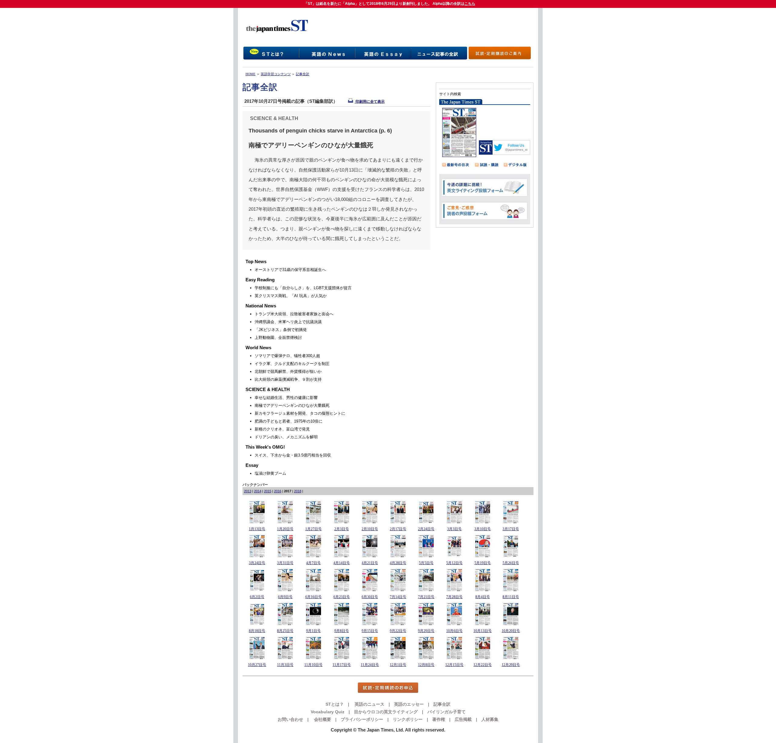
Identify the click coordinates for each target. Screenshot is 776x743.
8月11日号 (511, 597)
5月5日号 (426, 563)
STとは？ (335, 704)
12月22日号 (482, 665)
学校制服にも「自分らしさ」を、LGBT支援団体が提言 (303, 288)
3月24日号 (257, 563)
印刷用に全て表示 (370, 101)
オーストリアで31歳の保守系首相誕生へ (290, 269)
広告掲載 (463, 719)
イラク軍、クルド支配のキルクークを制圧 (292, 363)
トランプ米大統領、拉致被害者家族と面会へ (294, 314)
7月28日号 (454, 597)
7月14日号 (398, 597)
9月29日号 (426, 631)
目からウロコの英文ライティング (386, 711)
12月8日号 (426, 665)
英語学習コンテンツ (276, 74)
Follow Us (516, 145)
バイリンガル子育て (446, 711)
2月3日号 (341, 529)
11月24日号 (370, 665)
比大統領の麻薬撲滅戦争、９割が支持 (288, 379)
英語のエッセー (409, 704)
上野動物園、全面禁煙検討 (278, 337)
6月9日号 (285, 597)
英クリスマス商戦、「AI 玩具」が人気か (291, 295)
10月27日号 (257, 665)
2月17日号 (398, 529)
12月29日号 (511, 665)
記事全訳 (302, 74)
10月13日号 (482, 631)
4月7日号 (313, 563)
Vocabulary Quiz (327, 711)
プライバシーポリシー (362, 719)
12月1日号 (398, 665)
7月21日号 (426, 597)
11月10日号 (313, 665)
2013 (247, 491)
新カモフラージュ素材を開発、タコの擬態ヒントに (300, 413)
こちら (469, 4)
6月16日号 (313, 597)
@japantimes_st (516, 149)
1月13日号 (257, 529)
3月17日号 (511, 529)
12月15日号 (454, 665)
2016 (277, 491)
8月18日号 (257, 631)
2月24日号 (426, 529)
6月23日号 (341, 597)
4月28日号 (398, 563)
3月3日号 (454, 529)
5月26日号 (511, 563)
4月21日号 (370, 563)
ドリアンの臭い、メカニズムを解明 (286, 437)
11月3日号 (285, 665)
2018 (297, 491)
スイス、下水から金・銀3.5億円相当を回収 (293, 455)
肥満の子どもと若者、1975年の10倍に (289, 421)
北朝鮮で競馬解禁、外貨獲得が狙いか (288, 371)
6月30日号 (370, 597)
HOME (251, 74)
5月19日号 (482, 563)
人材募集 (489, 719)
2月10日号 (370, 529)
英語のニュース (368, 704)
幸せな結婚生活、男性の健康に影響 (286, 397)
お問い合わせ (290, 719)
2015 (267, 491)
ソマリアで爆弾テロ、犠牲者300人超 (287, 355)
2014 (257, 491)
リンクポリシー (408, 719)
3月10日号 (482, 529)
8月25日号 (285, 631)
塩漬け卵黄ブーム (270, 473)
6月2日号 (257, 597)
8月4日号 (482, 597)
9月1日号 (313, 631)
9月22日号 (398, 631)
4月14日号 (341, 563)
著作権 (438, 719)
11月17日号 (342, 665)
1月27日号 (313, 529)
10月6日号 (454, 631)
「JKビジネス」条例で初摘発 (281, 329)
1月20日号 (285, 529)
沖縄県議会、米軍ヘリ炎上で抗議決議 (288, 322)
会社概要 (322, 719)
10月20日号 (511, 631)
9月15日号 (370, 631)
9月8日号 (341, 631)
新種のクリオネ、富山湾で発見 (282, 429)
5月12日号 (454, 563)
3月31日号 (285, 563)
